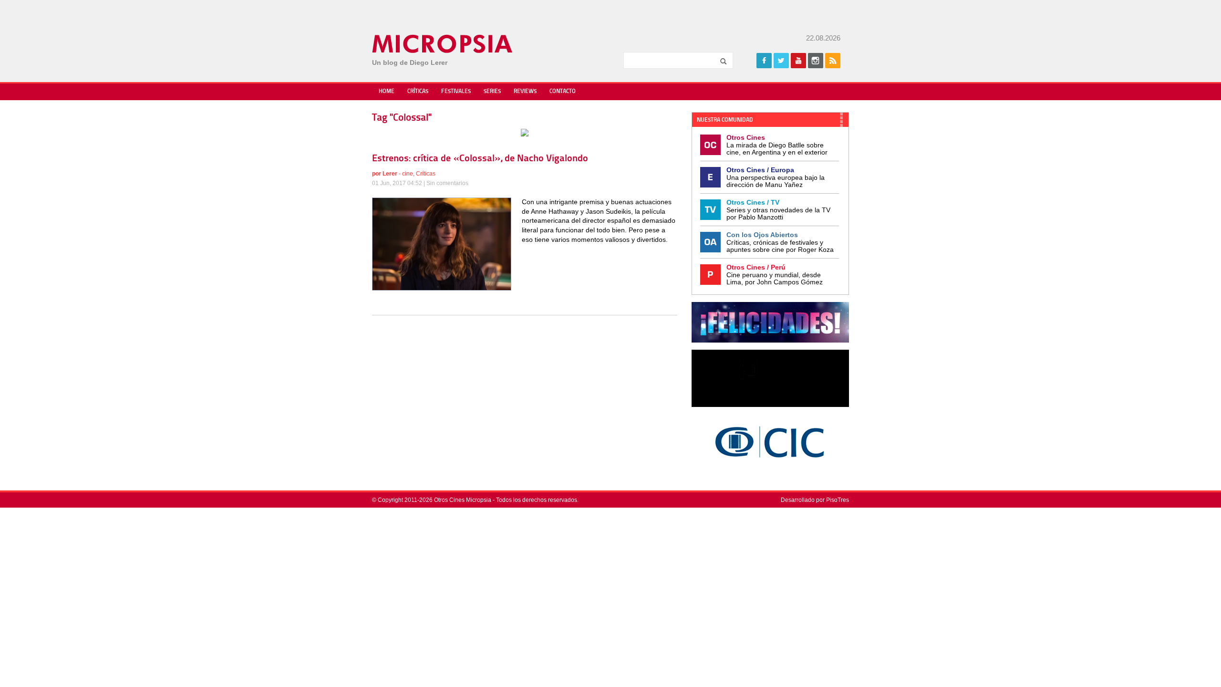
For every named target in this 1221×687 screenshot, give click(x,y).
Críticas (417, 91)
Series (492, 91)
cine (407, 173)
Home (386, 91)
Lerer (390, 173)
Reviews (525, 91)
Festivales (456, 91)
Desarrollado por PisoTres (815, 500)
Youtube (798, 60)
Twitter (781, 60)
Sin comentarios (447, 183)
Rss (832, 60)
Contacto (562, 91)
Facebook (764, 60)
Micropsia (443, 43)
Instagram (815, 60)
